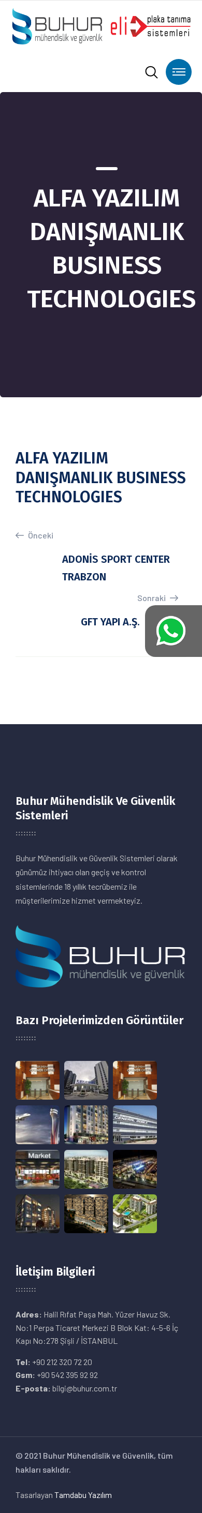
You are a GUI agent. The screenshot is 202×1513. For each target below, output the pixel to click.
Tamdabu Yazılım (83, 1495)
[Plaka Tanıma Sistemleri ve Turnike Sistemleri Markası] (101, 25)
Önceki (39, 535)
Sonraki (152, 598)
